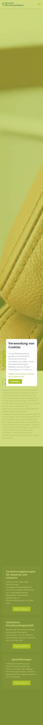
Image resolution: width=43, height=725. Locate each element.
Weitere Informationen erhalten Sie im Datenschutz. (21, 375)
